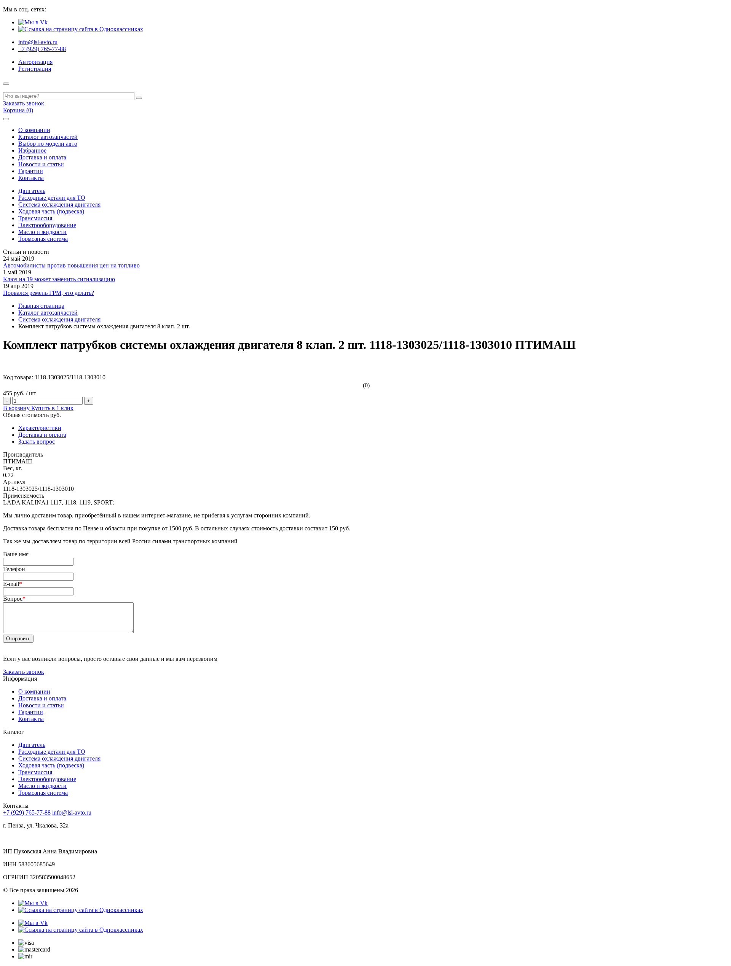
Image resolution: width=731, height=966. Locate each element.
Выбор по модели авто (47, 143)
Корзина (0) (18, 110)
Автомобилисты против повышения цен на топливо (71, 265)
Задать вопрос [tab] (36, 441)
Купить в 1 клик (52, 408)
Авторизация (35, 62)
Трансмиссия (35, 218)
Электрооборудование (47, 225)
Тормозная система (43, 239)
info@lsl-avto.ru (37, 42)
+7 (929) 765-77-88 (42, 49)
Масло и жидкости (42, 232)
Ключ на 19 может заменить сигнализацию (59, 279)
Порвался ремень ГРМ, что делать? (48, 293)
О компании (34, 130)
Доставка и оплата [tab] (42, 434)
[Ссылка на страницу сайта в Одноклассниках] (80, 29)
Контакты (31, 178)
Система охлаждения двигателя (59, 204)
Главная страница (41, 305)
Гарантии (30, 171)
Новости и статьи (41, 164)
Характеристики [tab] (39, 428)
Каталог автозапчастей (48, 137)
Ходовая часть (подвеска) (51, 211)
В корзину (17, 408)
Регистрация (34, 68)
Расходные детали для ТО (51, 197)
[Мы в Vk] (33, 22)
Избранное (32, 150)
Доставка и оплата (42, 157)
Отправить (18, 638)
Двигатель (31, 191)
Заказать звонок (23, 103)
